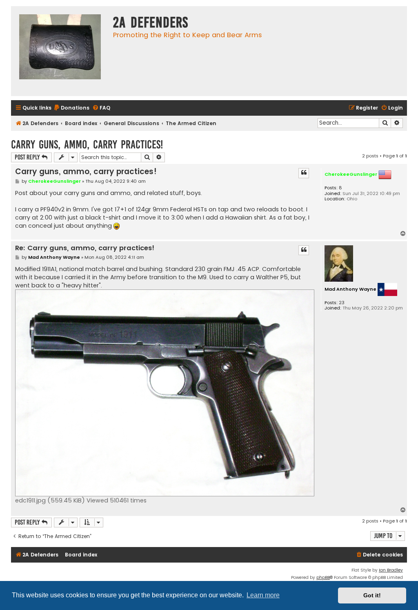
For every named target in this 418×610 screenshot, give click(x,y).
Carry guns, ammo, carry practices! (87, 144)
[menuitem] (71, 108)
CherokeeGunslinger (351, 174)
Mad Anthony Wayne (350, 289)
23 (342, 302)
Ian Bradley (391, 570)
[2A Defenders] (60, 51)
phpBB (323, 577)
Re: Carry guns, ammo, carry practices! (84, 248)
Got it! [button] (372, 595)
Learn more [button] (263, 595)
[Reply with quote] (303, 173)
